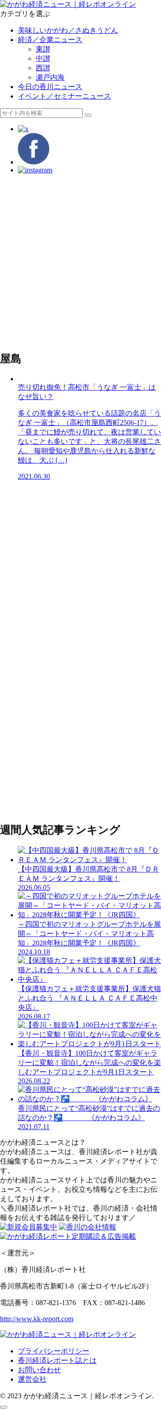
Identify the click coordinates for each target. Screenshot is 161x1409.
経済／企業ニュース (50, 39)
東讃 (43, 49)
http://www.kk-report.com (36, 1319)
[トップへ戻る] (3, 1407)
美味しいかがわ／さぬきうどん (68, 30)
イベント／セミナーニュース (64, 96)
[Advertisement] (80, 262)
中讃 (43, 58)
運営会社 (32, 1379)
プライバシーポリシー (53, 1351)
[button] (88, 115)
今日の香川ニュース (50, 86)
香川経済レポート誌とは (57, 1360)
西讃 (43, 68)
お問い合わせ (39, 1370)
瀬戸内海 (50, 77)
